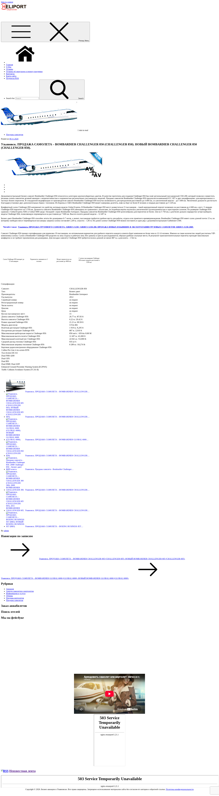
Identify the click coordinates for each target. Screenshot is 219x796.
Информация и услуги (15, 593)
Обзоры (9, 596)
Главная (9, 65)
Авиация (10, 589)
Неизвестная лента (22, 771)
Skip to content (7, 2)
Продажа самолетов (14, 135)
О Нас (8, 67)
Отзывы (9, 69)
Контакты (10, 74)
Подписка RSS (12, 78)
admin (6, 531)
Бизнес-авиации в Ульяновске (14, 14)
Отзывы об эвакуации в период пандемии (24, 71)
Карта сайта (11, 76)
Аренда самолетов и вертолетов (20, 591)
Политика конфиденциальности (180, 789)
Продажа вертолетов (15, 598)
